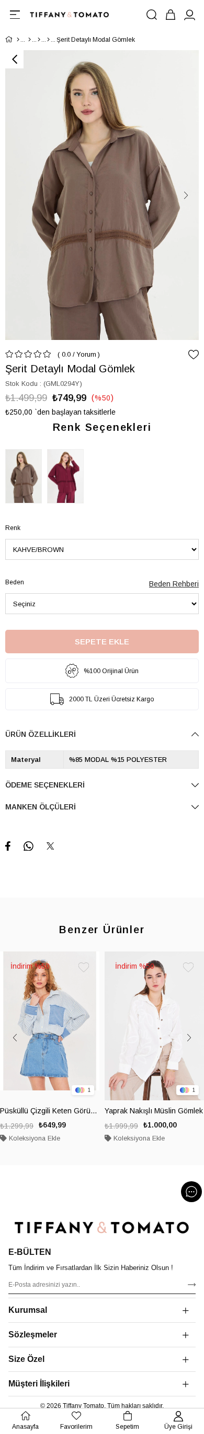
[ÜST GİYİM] (39, 39)
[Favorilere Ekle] (193, 354)
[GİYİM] (29, 39)
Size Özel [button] (26, 1359)
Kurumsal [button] (27, 1310)
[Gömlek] (48, 39)
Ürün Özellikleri (40, 734)
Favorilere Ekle (83, 967)
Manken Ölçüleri (40, 807)
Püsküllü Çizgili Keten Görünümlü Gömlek (49, 1111)
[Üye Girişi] (189, 14)
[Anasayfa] (18, 39)
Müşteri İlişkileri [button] (39, 1383)
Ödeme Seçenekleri (45, 785)
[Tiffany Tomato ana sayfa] (102, 1227)
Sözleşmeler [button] (32, 1334)
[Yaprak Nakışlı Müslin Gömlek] (154, 1025)
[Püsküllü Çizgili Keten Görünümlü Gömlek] (49, 1025)
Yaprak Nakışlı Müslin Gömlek (154, 1111)
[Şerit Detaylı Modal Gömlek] (26, 476)
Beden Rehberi (174, 584)
